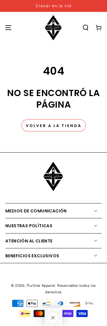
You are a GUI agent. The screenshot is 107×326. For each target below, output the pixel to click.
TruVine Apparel (41, 285)
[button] (85, 28)
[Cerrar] (52, 317)
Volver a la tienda (53, 125)
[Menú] (8, 28)
